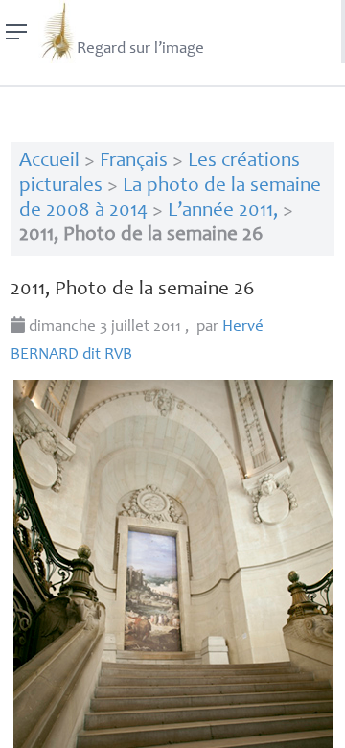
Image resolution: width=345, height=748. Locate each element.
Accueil (49, 162)
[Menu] (17, 31)
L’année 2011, (223, 211)
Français (134, 162)
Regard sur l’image (140, 49)
